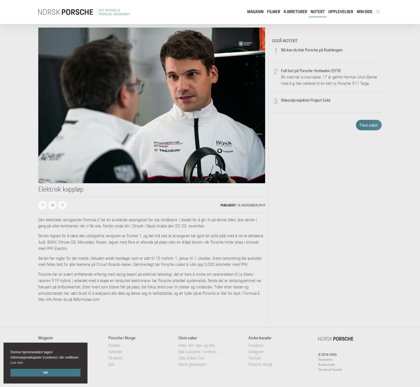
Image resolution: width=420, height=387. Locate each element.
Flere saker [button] (369, 125)
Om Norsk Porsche (330, 369)
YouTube (254, 358)
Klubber (114, 345)
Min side (365, 11)
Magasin (255, 11)
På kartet (115, 358)
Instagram (256, 351)
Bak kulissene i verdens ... (199, 351)
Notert (318, 11)
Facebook (256, 345)
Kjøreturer (295, 11)
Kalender (115, 351)
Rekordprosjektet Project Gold (305, 100)
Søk (111, 364)
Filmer (273, 11)
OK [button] (45, 372)
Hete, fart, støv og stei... (197, 345)
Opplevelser (340, 11)
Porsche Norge (260, 364)
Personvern (325, 359)
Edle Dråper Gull (191, 358)
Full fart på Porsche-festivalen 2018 (311, 70)
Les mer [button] (16, 362)
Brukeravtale (326, 364)
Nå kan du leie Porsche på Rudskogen (311, 50)
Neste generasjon (192, 364)
